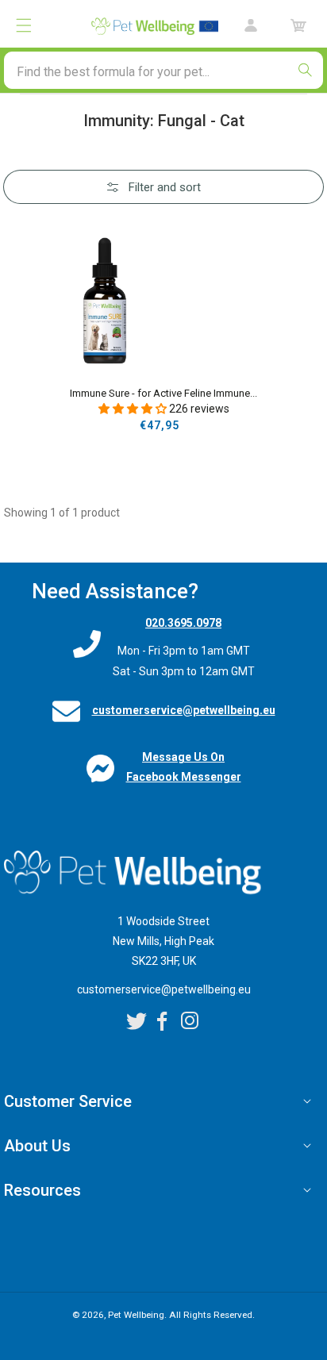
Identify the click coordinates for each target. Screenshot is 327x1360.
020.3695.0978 (183, 623)
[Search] (304, 69)
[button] (23, 25)
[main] (163, 328)
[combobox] (163, 70)
